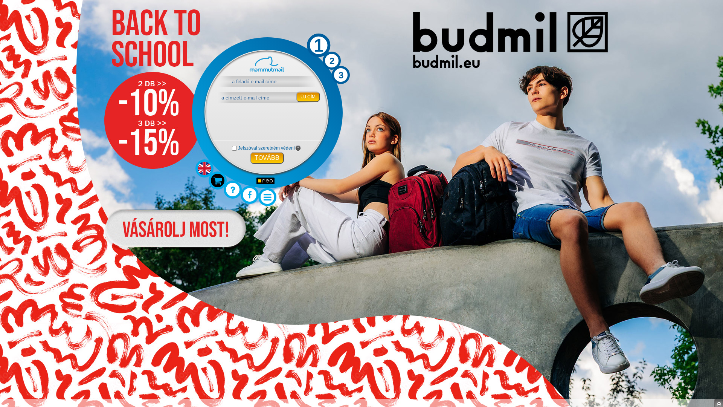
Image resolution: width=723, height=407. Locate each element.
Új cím (308, 96)
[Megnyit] (718, 403)
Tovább (267, 158)
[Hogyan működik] (233, 190)
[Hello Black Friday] (218, 180)
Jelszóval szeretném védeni (266, 148)
